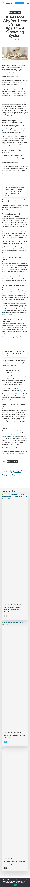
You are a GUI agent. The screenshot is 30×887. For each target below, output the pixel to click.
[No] (28, 882)
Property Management (12, 461)
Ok (15, 884)
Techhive (7, 195)
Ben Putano (16, 39)
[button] (28, 3)
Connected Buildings (15, 12)
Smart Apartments (18, 604)
